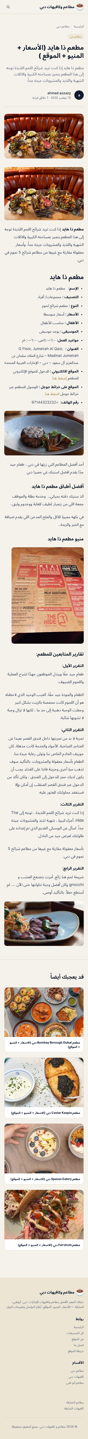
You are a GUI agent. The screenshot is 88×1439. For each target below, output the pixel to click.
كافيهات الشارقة (74, 1408)
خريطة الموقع (76, 1351)
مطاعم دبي (62, 26)
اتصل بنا (79, 1345)
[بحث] (8, 7)
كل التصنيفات (75, 1333)
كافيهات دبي (76, 1376)
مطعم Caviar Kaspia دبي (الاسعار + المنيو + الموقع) (45, 1112)
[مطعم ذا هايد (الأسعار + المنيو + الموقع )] (44, 193)
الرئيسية (79, 26)
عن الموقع (78, 1339)
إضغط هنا (59, 378)
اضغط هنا (52, 394)
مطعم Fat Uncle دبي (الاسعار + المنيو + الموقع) (49, 1245)
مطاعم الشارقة (75, 1402)
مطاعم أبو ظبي (75, 1382)
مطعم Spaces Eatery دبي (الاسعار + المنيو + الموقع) (45, 1179)
